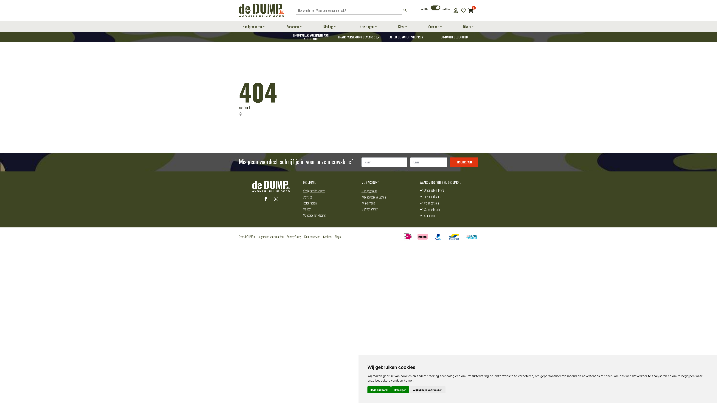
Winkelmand (368, 203)
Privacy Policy (294, 237)
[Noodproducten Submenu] (265, 26)
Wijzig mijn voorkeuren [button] (428, 389)
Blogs (338, 237)
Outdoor (433, 26)
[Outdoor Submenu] (442, 26)
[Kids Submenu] (407, 26)
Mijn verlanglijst (369, 209)
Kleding (328, 26)
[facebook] (266, 199)
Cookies (327, 237)
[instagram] (276, 199)
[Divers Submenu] (474, 26)
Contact (307, 197)
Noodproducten (252, 26)
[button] (405, 10)
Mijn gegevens (369, 190)
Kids (400, 26)
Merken (307, 209)
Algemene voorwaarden (271, 237)
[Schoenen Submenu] (302, 26)
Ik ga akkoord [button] (379, 389)
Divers (467, 26)
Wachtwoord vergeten (373, 197)
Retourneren (310, 203)
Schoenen (293, 26)
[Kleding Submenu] (336, 26)
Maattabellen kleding (314, 215)
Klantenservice (312, 237)
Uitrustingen (366, 26)
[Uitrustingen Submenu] (377, 26)
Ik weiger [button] (400, 389)
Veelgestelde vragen (314, 190)
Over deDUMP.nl (247, 237)
